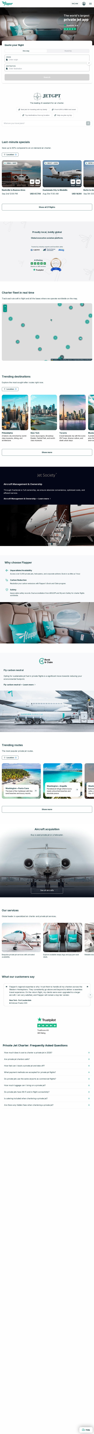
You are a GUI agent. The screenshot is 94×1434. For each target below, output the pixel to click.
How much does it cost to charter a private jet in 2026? (28, 1052)
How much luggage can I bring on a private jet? (25, 1085)
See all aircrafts (47, 890)
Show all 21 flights (47, 207)
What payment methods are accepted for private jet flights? (30, 1072)
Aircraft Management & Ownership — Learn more (26, 499)
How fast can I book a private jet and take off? (24, 1066)
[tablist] (47, 51)
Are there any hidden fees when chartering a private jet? (28, 1105)
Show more (47, 452)
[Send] (88, 123)
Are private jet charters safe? (17, 1059)
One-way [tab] (26, 51)
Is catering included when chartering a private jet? (26, 1098)
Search (47, 77)
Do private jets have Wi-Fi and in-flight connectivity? (26, 1092)
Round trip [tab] (68, 51)
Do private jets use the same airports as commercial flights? (30, 1079)
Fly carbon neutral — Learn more (19, 684)
